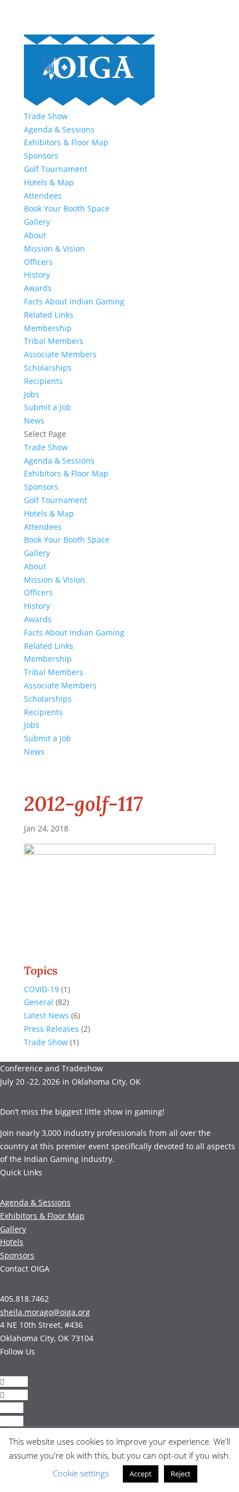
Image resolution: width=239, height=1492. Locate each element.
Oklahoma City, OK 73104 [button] (46, 1338)
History (37, 274)
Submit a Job (47, 407)
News (34, 420)
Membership (48, 328)
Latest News (46, 1015)
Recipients (43, 381)
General (38, 1002)
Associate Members (60, 354)
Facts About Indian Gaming (74, 301)
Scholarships (48, 367)
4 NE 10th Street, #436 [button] (41, 1324)
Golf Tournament (55, 169)
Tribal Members (53, 341)
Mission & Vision (54, 248)
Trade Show (46, 116)
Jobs (31, 394)
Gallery (37, 221)
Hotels (11, 1242)
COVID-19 (41, 989)
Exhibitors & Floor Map (66, 142)
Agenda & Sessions (59, 129)
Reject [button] (181, 1474)
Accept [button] (141, 1474)
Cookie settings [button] (81, 1473)
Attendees (43, 195)
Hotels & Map (49, 182)
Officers (38, 262)
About (35, 235)
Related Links (48, 314)
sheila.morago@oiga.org (45, 1312)
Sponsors (41, 155)
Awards (38, 288)
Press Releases (51, 1028)
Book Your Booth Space (66, 208)
